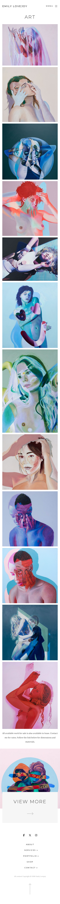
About (30, 844)
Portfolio (30, 856)
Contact (30, 868)
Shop (30, 862)
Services (30, 850)
